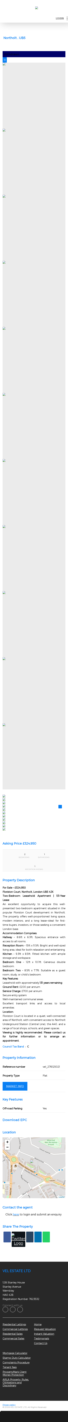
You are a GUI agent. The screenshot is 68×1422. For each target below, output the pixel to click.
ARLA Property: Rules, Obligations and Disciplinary (16, 1382)
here (16, 1214)
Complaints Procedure (16, 1362)
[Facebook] (7, 1237)
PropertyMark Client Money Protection (15, 1373)
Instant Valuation (44, 1333)
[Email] (29, 1237)
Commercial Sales (13, 1338)
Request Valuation (45, 1329)
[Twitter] (18, 1239)
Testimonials (41, 1338)
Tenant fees (10, 1367)
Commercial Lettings (15, 1329)
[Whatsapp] (46, 1237)
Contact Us (40, 1343)
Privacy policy (9, 1404)
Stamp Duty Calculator (17, 1357)
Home (37, 1324)
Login (60, 18)
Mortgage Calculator (15, 1353)
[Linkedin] (38, 1237)
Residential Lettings (14, 1324)
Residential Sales (12, 1333)
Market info (15, 1086)
